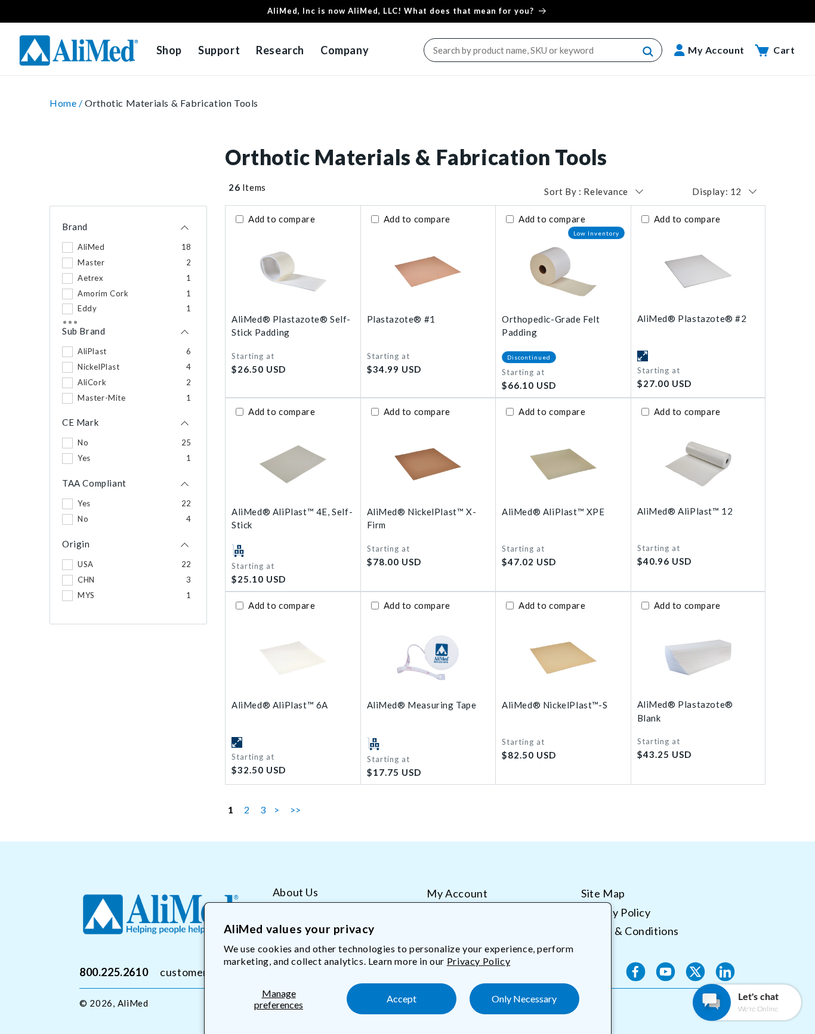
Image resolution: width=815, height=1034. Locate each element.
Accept (401, 998)
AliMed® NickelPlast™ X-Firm (422, 518)
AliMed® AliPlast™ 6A (279, 704)
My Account (457, 893)
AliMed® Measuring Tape (422, 704)
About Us (296, 892)
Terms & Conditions (630, 930)
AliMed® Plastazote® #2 (692, 318)
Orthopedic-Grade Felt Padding (551, 326)
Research (280, 50)
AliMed (133, 1003)
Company (344, 50)
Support (219, 50)
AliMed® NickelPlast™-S (554, 704)
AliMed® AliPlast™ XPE (553, 511)
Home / (67, 103)
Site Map (603, 893)
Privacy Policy (478, 961)
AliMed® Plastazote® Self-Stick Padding (291, 326)
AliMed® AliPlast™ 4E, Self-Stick (292, 518)
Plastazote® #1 (401, 319)
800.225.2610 (113, 971)
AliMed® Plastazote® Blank (685, 711)
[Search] (648, 52)
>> (295, 809)
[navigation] (128, 415)
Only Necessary (524, 998)
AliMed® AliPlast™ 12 (685, 511)
